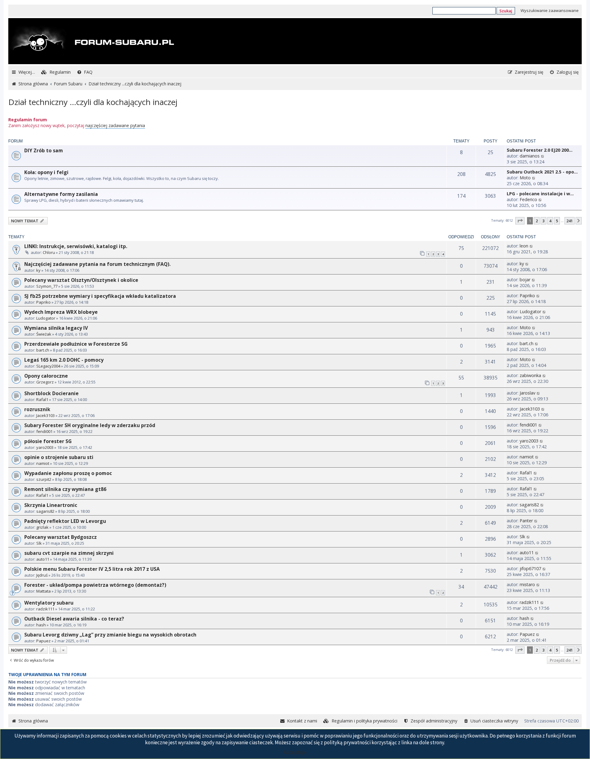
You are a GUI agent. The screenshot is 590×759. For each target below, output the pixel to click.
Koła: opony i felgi (46, 172)
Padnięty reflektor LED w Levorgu (65, 521)
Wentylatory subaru (48, 602)
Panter (526, 521)
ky (38, 270)
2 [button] (537, 221)
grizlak (42, 527)
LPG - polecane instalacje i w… (540, 194)
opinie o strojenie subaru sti (58, 457)
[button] (520, 220)
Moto (525, 178)
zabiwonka (530, 375)
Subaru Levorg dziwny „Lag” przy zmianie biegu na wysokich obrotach (110, 634)
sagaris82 (45, 511)
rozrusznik (37, 409)
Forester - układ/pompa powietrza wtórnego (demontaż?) (95, 585)
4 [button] (550, 221)
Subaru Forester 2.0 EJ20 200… (539, 150)
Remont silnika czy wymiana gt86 (65, 489)
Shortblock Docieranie (51, 393)
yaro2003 (44, 447)
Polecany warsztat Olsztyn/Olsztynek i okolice (81, 280)
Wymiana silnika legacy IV (56, 328)
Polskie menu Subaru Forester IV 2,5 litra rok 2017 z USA (92, 569)
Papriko (43, 302)
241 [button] (569, 221)
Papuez (43, 641)
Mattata (43, 591)
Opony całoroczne (46, 375)
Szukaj (505, 11)
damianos (530, 156)
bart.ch (42, 350)
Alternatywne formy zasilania (61, 194)
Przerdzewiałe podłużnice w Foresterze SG (76, 344)
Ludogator (45, 318)
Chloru (49, 252)
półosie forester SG (48, 441)
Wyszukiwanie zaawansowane (550, 10)
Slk (39, 543)
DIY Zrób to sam (43, 150)
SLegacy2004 (48, 366)
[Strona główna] (92, 42)
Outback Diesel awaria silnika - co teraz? (74, 618)
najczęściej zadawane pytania (115, 125)
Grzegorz (45, 382)
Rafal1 (42, 399)
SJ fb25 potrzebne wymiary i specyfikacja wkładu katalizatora (100, 296)
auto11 (42, 559)
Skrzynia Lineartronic (50, 505)
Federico (528, 199)
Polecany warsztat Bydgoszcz (60, 537)
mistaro (527, 584)
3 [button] (543, 221)
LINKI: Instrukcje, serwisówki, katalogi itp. (75, 246)
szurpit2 (43, 479)
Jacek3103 (45, 415)
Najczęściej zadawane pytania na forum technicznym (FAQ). (97, 264)
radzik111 (45, 609)
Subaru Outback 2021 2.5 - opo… (542, 172)
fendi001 (44, 431)
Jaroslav (527, 393)
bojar (525, 279)
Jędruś (42, 575)
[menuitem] (56, 72)
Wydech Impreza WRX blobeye (61, 312)
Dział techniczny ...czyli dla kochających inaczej (92, 101)
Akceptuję (295, 752)
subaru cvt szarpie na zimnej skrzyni (69, 553)
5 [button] (557, 221)
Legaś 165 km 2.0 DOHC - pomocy (64, 359)
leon (524, 246)
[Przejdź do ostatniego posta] (531, 246)
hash (41, 625)
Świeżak (43, 334)
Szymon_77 (46, 286)
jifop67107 (530, 568)
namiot (42, 463)
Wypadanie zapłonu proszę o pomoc (68, 473)
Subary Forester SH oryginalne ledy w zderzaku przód (89, 425)
